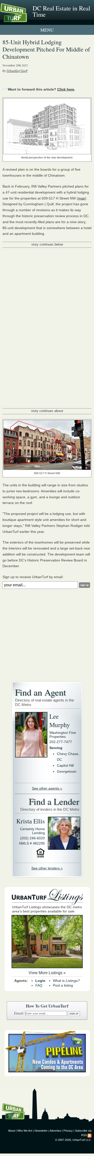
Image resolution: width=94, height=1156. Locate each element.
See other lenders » (47, 868)
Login (40, 981)
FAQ (38, 985)
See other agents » (47, 788)
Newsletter (41, 1130)
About (11, 1130)
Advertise (55, 1130)
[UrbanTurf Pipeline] (47, 1075)
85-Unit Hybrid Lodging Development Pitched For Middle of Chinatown (46, 49)
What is (66, 981)
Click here (65, 89)
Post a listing (63, 985)
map (81, 198)
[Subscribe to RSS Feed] (89, 1135)
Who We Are (24, 1130)
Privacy (68, 1130)
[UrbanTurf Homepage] (26, 19)
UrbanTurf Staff (17, 70)
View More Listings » (47, 973)
